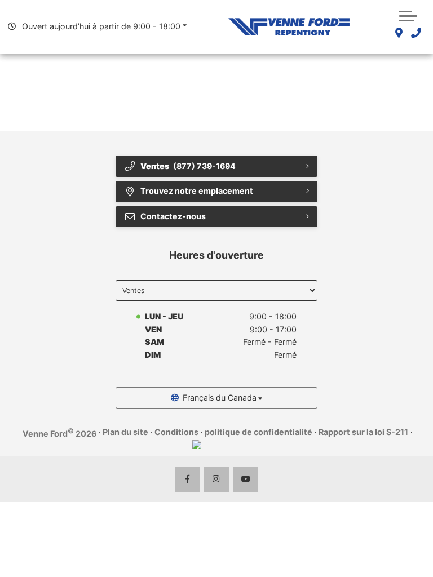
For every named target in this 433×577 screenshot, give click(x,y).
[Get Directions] (399, 33)
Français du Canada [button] (220, 397)
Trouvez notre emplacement (196, 191)
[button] (408, 14)
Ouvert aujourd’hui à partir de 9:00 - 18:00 (101, 26)
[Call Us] (416, 33)
